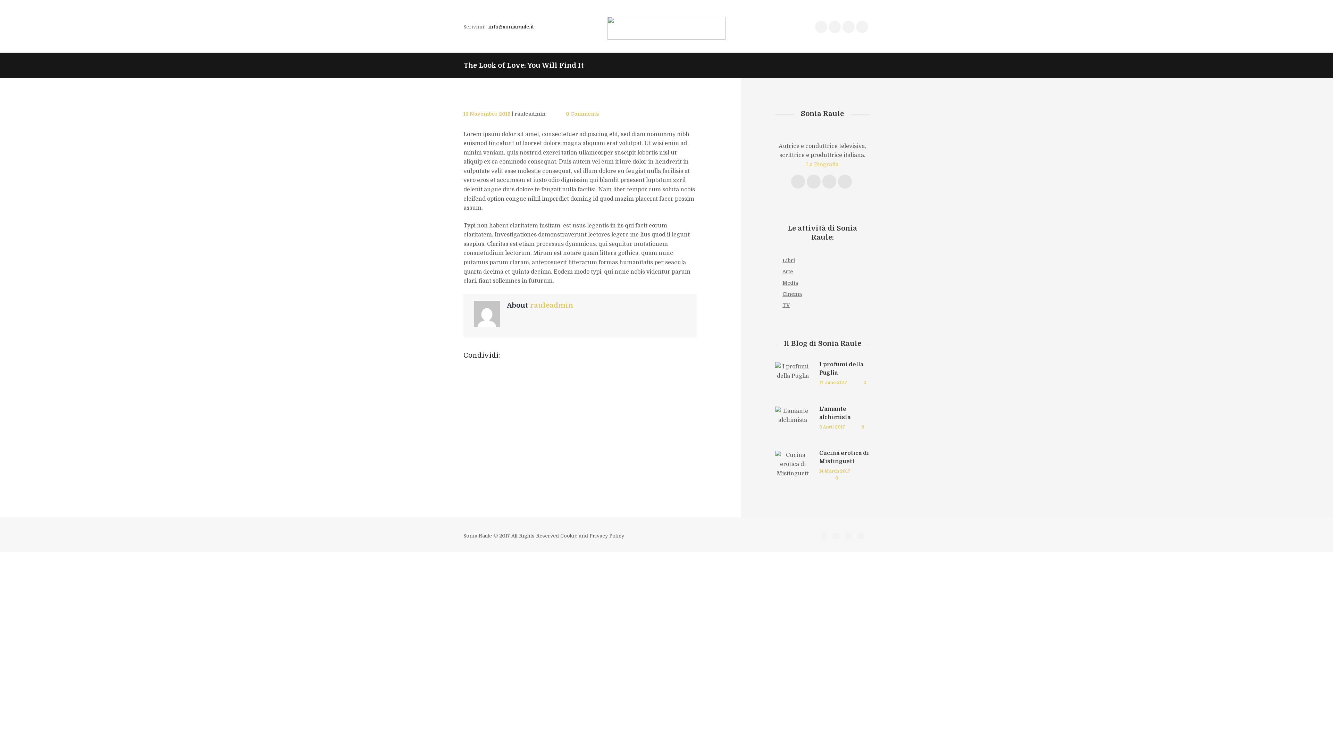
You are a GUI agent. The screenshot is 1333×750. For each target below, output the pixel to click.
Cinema (792, 294)
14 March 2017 (834, 471)
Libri (788, 260)
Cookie (568, 536)
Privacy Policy (606, 536)
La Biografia (822, 164)
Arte (787, 271)
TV (786, 305)
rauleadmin (529, 114)
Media (790, 283)
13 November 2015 (487, 114)
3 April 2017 (832, 427)
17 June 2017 (833, 382)
